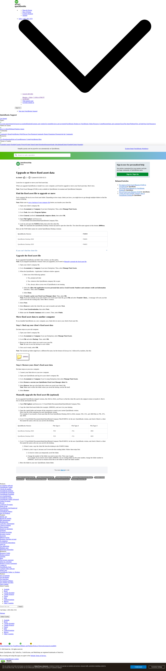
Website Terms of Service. (38, 655)
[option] (85, 620)
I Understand (138, 667)
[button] (83, 118)
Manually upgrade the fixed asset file (75, 261)
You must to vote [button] (61, 470)
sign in (63, 470)
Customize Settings (156, 667)
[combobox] (38, 155)
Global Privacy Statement (41, 666)
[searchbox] (42, 155)
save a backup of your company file (39, 202)
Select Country (5, 616)
